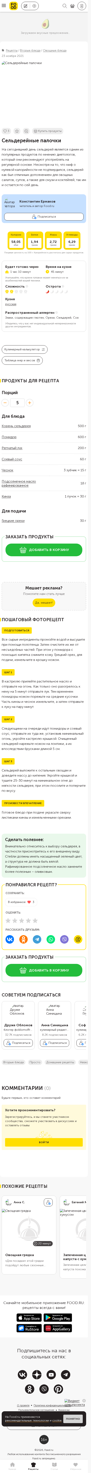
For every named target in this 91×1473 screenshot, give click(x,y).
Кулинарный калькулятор (22, 349)
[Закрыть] (84, 1400)
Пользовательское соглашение (36, 1410)
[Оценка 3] (21, 920)
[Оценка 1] (8, 920)
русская (10, 304)
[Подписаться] (48, 1202)
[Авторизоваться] (81, 6)
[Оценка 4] (28, 920)
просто (35, 1062)
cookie (57, 1420)
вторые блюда (13, 1062)
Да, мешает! (43, 602)
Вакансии (64, 1410)
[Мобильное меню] (4, 6)
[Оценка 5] (35, 920)
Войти (44, 1142)
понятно (73, 1418)
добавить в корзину (49, 550)
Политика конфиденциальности (52, 1405)
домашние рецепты (60, 1062)
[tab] (12, 1466)
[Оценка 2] (14, 920)
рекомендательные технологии (27, 1420)
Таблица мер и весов (19, 360)
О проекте (23, 1405)
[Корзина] (72, 6)
